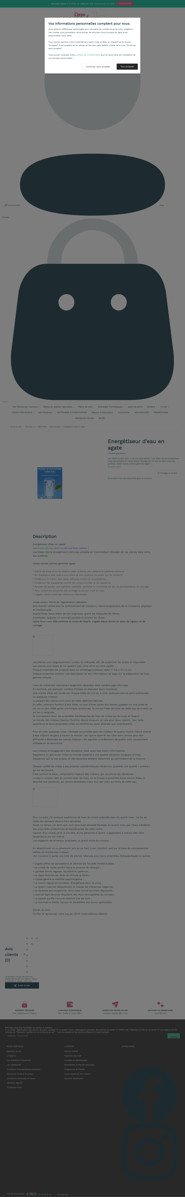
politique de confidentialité (87, 55)
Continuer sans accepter (98, 66)
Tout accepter (127, 66)
